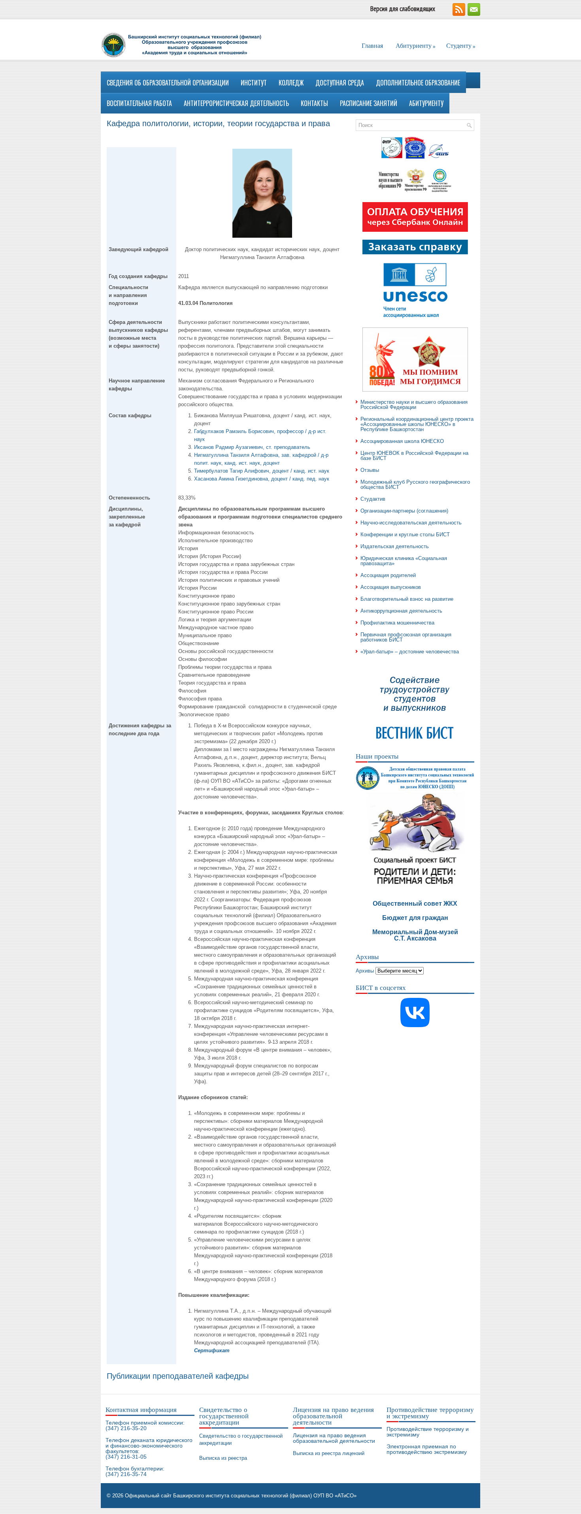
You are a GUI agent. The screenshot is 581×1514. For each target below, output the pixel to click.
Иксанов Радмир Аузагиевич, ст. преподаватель (252, 447)
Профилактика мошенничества (397, 623)
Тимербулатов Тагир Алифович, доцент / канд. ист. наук (261, 471)
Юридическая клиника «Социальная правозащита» (403, 560)
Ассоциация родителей (388, 575)
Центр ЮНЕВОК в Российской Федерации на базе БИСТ (414, 455)
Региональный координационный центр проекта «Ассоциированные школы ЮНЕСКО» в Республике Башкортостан (416, 424)
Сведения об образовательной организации (168, 82)
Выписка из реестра (223, 1458)
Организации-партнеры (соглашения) (404, 511)
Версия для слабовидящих (402, 8)
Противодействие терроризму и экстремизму (428, 1432)
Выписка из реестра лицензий (328, 1453)
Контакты (314, 103)
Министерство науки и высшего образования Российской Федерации (414, 404)
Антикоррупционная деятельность (401, 611)
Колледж (291, 82)
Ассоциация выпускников (390, 587)
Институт (254, 82)
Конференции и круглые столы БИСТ (405, 534)
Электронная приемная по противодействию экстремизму (427, 1449)
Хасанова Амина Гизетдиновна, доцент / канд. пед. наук (261, 479)
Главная (372, 45)
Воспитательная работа (139, 103)
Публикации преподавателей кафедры (178, 1376)
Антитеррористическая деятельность (236, 103)
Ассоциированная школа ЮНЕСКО (402, 441)
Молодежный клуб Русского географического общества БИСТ (415, 484)
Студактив (372, 499)
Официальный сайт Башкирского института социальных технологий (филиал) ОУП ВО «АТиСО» (241, 1496)
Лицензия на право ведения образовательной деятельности (334, 1438)
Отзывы (369, 470)
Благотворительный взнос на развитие (406, 599)
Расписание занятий (368, 103)
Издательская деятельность (394, 546)
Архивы (365, 971)
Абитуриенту (416, 46)
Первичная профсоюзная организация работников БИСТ (405, 637)
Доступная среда (339, 82)
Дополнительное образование (418, 82)
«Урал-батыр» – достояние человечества (409, 652)
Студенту (460, 46)
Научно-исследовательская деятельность (411, 523)
